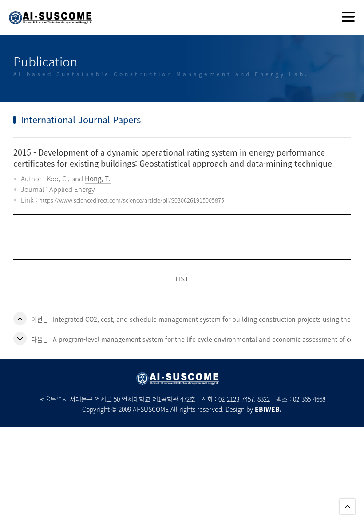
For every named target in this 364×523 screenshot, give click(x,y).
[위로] (347, 506)
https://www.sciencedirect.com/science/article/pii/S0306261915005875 (131, 200)
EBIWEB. (268, 409)
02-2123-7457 (236, 398)
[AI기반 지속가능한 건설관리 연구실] (46, 12)
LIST (182, 279)
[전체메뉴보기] (348, 17)
